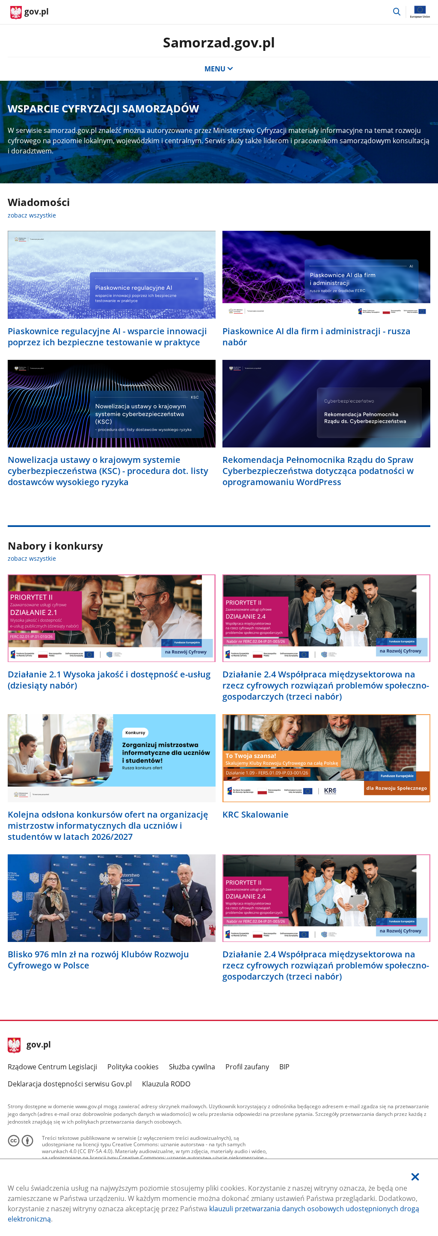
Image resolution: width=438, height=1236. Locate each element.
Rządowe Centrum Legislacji (52, 1066)
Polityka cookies (133, 1066)
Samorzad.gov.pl (219, 42)
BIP (284, 1066)
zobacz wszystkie (32, 215)
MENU (214, 69)
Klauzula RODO (166, 1084)
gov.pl (38, 1045)
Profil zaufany (247, 1066)
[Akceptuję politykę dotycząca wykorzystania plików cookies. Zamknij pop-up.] (415, 1176)
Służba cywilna (192, 1066)
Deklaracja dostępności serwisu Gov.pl (70, 1084)
